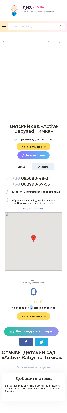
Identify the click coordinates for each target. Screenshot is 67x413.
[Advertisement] (33, 81)
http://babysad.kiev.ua (34, 208)
